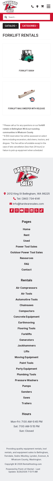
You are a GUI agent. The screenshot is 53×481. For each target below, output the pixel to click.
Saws (26, 397)
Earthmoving (26, 322)
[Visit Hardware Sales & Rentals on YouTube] (22, 210)
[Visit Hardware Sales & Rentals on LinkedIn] (31, 210)
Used (26, 240)
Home (26, 229)
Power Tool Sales (26, 246)
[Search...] (6, 17)
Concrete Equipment (26, 316)
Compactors (26, 310)
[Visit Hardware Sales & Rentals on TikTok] (41, 210)
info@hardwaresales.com (28, 203)
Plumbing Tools (26, 374)
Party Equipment (26, 368)
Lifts (26, 351)
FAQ (26, 263)
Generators (26, 339)
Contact (26, 269)
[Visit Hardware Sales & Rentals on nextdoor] (26, 210)
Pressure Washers (26, 380)
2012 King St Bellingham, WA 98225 (28, 193)
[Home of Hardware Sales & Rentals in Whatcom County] (10, 6)
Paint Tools (26, 362)
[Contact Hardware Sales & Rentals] (37, 6)
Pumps (26, 385)
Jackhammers (27, 345)
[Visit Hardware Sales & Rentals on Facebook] (12, 210)
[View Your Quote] (42, 6)
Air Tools (26, 293)
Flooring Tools (26, 328)
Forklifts (26, 334)
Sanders (26, 391)
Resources (26, 258)
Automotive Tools (27, 299)
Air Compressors (26, 287)
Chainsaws (26, 305)
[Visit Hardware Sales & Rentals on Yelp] (36, 210)
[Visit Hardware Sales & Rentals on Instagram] (17, 210)
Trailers (27, 403)
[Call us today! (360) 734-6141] (32, 6)
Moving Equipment (26, 357)
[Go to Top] (5, 477)
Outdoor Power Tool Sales (26, 252)
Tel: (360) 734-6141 (28, 198)
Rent (26, 235)
